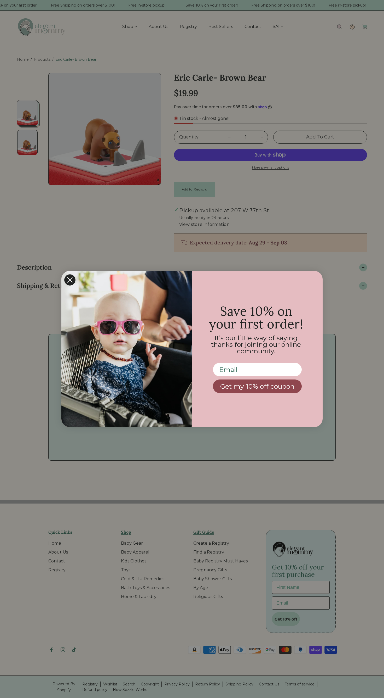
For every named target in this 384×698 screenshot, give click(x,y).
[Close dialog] (70, 280)
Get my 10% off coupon (257, 386)
